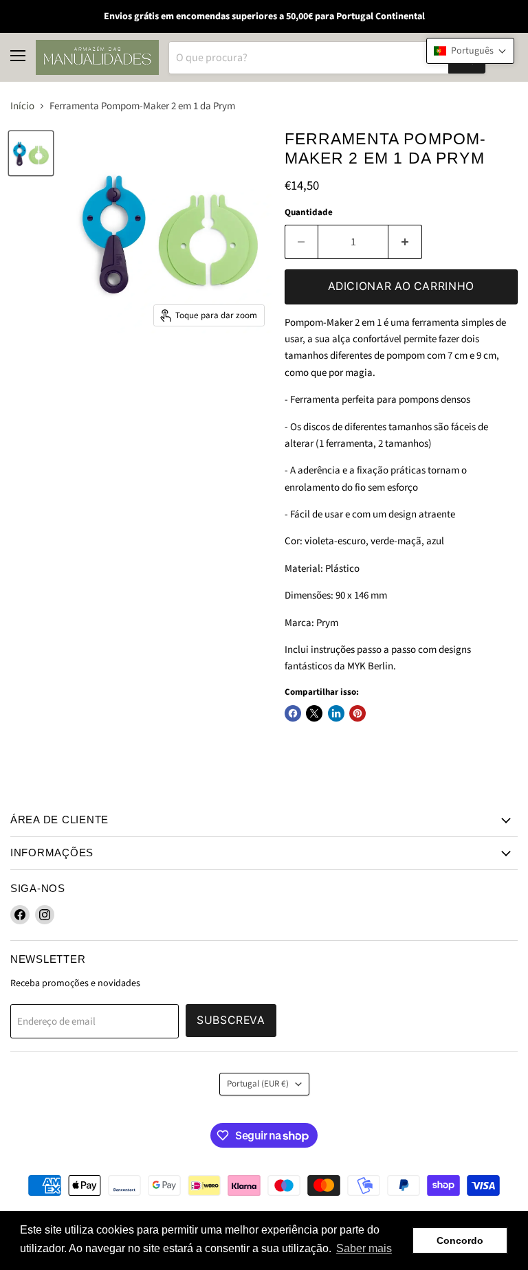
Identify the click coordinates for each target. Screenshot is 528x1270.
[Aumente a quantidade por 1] (405, 242)
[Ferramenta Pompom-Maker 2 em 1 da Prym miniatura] (31, 153)
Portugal (258, 1084)
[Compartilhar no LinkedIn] (336, 713)
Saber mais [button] (364, 1248)
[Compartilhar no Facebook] (293, 713)
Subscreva (231, 1020)
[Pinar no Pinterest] (357, 713)
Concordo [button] (460, 1240)
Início (22, 106)
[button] (470, 50)
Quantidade (309, 213)
